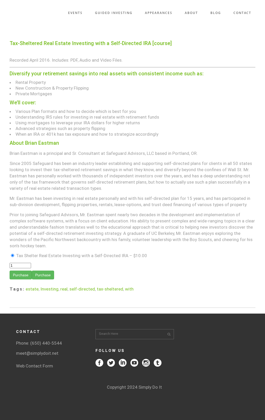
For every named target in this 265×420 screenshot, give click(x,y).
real (64, 289)
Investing (49, 289)
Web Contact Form (34, 365)
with (129, 289)
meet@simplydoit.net (37, 353)
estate (32, 289)
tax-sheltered (110, 289)
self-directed (82, 289)
